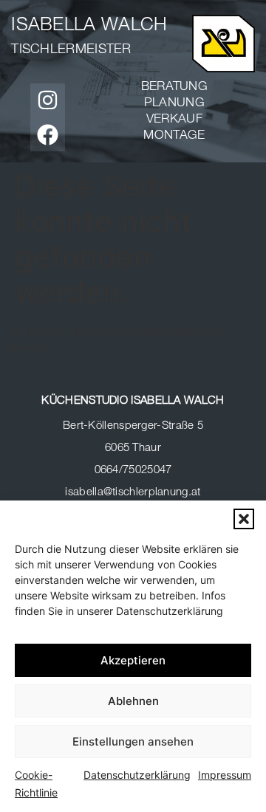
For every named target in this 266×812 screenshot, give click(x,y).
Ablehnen (133, 701)
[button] (243, 519)
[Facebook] (47, 134)
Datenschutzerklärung (137, 774)
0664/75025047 (133, 470)
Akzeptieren (133, 660)
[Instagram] (47, 100)
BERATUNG (174, 87)
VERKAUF (174, 120)
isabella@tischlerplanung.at (132, 492)
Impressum (224, 774)
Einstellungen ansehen (133, 741)
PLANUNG (174, 103)
